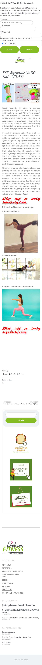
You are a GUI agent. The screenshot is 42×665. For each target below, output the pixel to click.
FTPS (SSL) (12, 44)
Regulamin (7, 590)
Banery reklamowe (8, 632)
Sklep (5, 580)
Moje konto (8, 583)
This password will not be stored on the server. (16, 35)
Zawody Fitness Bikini (12, 571)
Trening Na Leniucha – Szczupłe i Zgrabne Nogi (18, 605)
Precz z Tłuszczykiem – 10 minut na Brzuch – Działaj (20, 618)
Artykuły (6, 565)
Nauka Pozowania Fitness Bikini (10, 575)
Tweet (5, 374)
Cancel (9, 50)
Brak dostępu (6, 642)
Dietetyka (7, 568)
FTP (4, 44)
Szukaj (21, 420)
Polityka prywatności (13, 593)
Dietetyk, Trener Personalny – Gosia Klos (16, 637)
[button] (30, 59)
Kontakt (6, 587)
